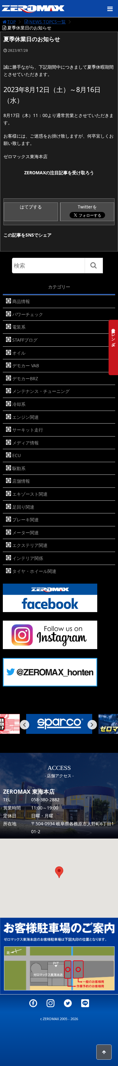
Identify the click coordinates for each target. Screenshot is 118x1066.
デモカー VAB (25, 366)
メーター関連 (25, 533)
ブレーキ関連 (25, 520)
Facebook (33, 1003)
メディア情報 (25, 443)
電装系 (18, 327)
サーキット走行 (27, 430)
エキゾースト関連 (30, 494)
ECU (16, 455)
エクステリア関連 (30, 545)
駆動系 (18, 468)
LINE (85, 1003)
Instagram (50, 1003)
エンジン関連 (25, 417)
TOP (11, 22)
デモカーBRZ (25, 378)
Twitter (68, 1003)
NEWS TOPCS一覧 (47, 22)
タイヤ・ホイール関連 (34, 571)
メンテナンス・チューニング (41, 391)
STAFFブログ (24, 340)
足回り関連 (23, 507)
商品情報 (21, 301)
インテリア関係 (27, 558)
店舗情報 (21, 481)
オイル (18, 353)
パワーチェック (27, 314)
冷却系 (18, 404)
